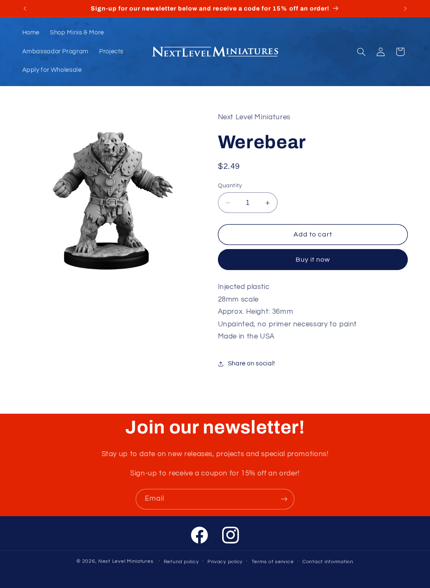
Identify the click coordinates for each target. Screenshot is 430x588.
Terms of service (273, 561)
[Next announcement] (405, 8)
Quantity (230, 186)
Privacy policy (225, 561)
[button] (361, 51)
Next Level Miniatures (125, 561)
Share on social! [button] (251, 363)
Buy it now (313, 259)
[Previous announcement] (25, 8)
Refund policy (181, 561)
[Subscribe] (284, 499)
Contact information (328, 561)
